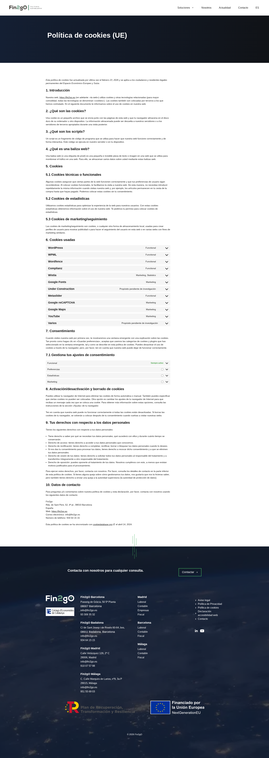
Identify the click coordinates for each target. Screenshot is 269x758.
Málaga (142, 644)
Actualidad (225, 7)
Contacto (243, 7)
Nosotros (206, 7)
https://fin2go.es (67, 97)
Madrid (142, 597)
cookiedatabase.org (102, 524)
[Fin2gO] (25, 7)
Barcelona (144, 622)
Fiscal (141, 614)
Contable (143, 606)
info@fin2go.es (88, 610)
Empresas (143, 610)
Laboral (142, 602)
